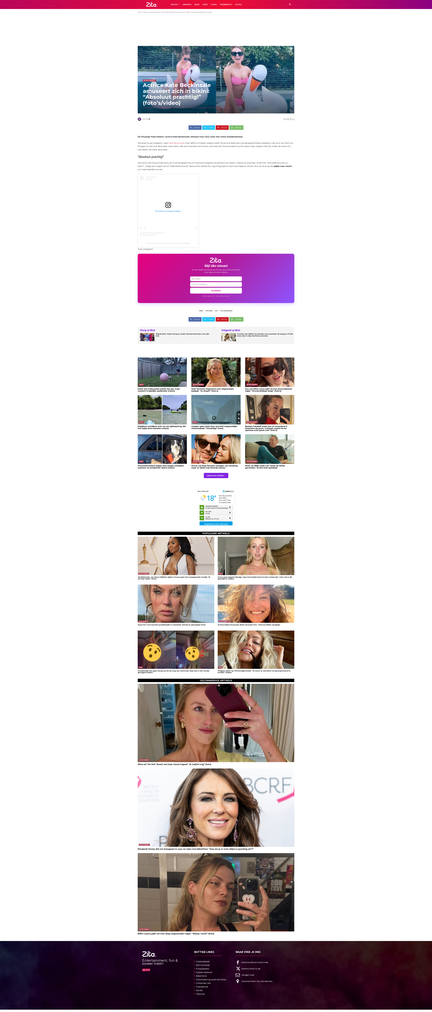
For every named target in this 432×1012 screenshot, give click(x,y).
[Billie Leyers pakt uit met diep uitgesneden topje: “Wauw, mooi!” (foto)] (216, 892)
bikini (201, 311)
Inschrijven (216, 291)
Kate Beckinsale (176, 143)
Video (141, 384)
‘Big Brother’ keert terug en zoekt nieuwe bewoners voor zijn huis (182, 335)
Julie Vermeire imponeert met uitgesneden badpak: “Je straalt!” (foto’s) (212, 390)
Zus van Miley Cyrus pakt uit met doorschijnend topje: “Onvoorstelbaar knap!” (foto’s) (268, 390)
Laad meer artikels (215, 475)
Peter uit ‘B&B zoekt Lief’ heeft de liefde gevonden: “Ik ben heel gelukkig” (265, 467)
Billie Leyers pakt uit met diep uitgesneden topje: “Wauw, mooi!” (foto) (176, 933)
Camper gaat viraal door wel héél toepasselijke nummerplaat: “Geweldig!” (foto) (214, 427)
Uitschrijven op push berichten (211, 979)
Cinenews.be (202, 986)
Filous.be (200, 994)
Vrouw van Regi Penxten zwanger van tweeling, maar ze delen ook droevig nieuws (214, 467)
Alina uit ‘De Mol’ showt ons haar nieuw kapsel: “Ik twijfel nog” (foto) (174, 764)
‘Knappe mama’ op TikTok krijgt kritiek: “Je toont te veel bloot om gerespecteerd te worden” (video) (254, 672)
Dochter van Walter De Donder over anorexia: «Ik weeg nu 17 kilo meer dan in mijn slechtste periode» (265, 335)
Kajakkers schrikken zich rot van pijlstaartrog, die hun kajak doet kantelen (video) (162, 427)
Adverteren (201, 976)
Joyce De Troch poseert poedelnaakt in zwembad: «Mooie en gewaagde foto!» (172, 625)
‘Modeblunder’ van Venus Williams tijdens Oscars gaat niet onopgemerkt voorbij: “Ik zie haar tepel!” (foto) (174, 578)
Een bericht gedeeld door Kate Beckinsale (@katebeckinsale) (168, 243)
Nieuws (146, 12)
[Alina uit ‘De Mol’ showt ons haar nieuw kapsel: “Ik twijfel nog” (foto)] (216, 723)
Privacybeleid (202, 968)
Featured (209, 311)
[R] (140, 119)
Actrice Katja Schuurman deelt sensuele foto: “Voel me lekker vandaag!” (249, 625)
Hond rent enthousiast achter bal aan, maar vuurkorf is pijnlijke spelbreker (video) (159, 390)
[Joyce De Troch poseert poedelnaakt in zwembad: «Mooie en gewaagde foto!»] (176, 604)
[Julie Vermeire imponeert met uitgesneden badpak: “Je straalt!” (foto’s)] (216, 372)
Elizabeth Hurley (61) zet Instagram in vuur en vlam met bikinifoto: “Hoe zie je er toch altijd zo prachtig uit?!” (196, 849)
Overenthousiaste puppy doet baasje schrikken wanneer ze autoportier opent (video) (161, 467)
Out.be (199, 990)
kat (216, 311)
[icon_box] (252, 962)
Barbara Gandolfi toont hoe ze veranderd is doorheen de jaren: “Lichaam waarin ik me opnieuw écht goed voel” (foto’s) (266, 428)
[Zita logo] (152, 4)
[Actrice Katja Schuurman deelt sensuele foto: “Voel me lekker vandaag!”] (256, 604)
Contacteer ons (203, 983)
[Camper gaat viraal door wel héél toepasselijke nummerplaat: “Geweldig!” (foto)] (216, 409)
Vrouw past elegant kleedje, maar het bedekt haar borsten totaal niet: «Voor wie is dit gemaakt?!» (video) (255, 578)
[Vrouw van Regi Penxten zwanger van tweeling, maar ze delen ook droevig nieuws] (216, 449)
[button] (290, 4)
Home (140, 12)
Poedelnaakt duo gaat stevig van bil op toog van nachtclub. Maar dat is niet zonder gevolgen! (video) (173, 672)
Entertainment (154, 12)
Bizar (195, 422)
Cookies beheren (204, 972)
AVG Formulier (203, 965)
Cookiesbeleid (202, 961)
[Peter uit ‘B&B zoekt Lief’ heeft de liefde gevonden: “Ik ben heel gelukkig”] (269, 449)
